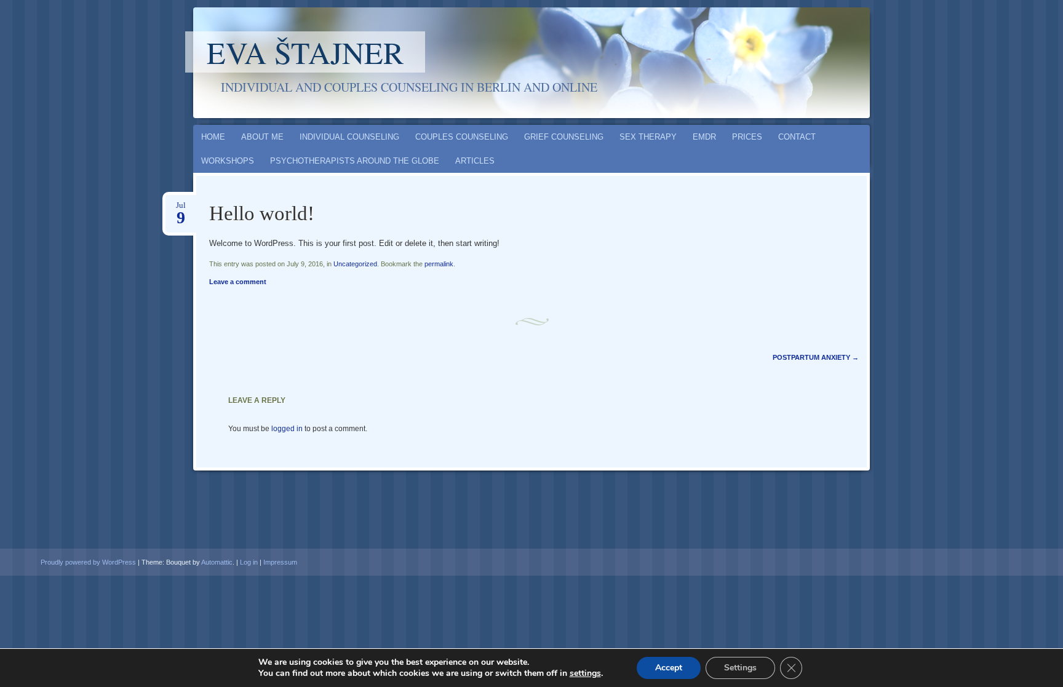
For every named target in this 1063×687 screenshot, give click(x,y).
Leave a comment (237, 281)
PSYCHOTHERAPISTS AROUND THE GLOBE (354, 160)
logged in (287, 428)
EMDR (704, 136)
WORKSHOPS (227, 160)
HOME (213, 136)
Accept (668, 667)
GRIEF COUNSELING (563, 136)
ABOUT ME (262, 136)
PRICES (747, 136)
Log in (249, 562)
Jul (181, 209)
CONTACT (797, 136)
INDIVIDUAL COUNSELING (349, 136)
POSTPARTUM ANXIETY (816, 357)
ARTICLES (475, 160)
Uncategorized (355, 264)
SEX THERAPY (648, 136)
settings (585, 673)
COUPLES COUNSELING (461, 136)
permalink (438, 264)
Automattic (217, 562)
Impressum (280, 562)
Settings (740, 667)
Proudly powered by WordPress (88, 562)
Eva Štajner (305, 52)
